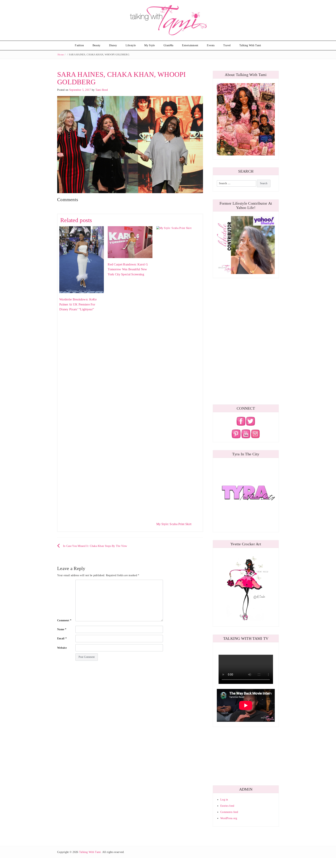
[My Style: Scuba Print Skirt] (178, 371)
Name (61, 629)
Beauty (97, 45)
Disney (113, 45)
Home (61, 54)
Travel (227, 45)
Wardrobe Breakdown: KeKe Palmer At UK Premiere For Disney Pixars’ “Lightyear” (78, 304)
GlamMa (168, 45)
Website (62, 647)
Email (62, 638)
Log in (224, 799)
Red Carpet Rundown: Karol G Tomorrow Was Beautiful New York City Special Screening (128, 269)
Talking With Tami (250, 45)
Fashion (79, 45)
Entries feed (227, 805)
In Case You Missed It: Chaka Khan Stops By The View (95, 546)
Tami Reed (101, 89)
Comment (64, 620)
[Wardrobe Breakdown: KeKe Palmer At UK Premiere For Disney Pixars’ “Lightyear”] (81, 259)
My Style (149, 45)
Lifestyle (131, 45)
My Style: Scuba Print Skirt (174, 524)
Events (211, 45)
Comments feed (229, 812)
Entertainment (190, 45)
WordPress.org (228, 818)
